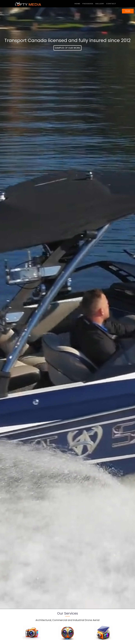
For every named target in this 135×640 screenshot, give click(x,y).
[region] (67, 44)
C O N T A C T (111, 4)
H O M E (77, 4)
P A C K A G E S (88, 4)
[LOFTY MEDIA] (28, 3)
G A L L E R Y (100, 4)
